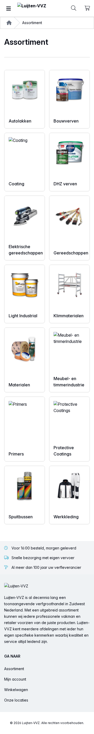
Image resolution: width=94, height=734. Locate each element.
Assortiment (14, 668)
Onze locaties (16, 700)
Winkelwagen (16, 689)
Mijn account (15, 679)
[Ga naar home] (31, 8)
